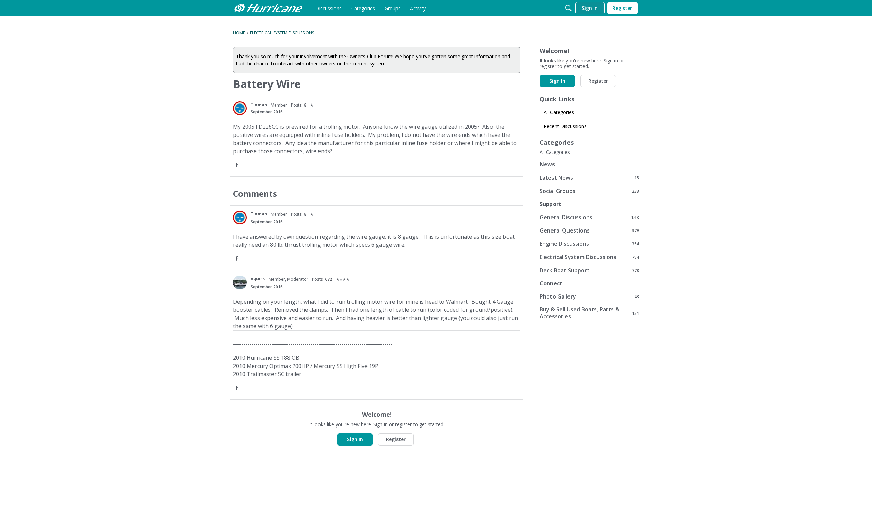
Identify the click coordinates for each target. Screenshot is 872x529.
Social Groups (589, 190)
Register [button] (396, 439)
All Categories (559, 112)
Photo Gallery (589, 296)
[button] (237, 165)
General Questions (589, 230)
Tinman (259, 105)
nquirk (258, 279)
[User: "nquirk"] (240, 282)
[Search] (568, 8)
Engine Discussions (589, 243)
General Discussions (589, 217)
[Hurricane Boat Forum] (268, 8)
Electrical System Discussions (589, 256)
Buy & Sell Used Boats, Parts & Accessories (589, 313)
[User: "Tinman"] (240, 108)
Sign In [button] (355, 439)
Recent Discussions (565, 126)
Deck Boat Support (589, 270)
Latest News (589, 177)
